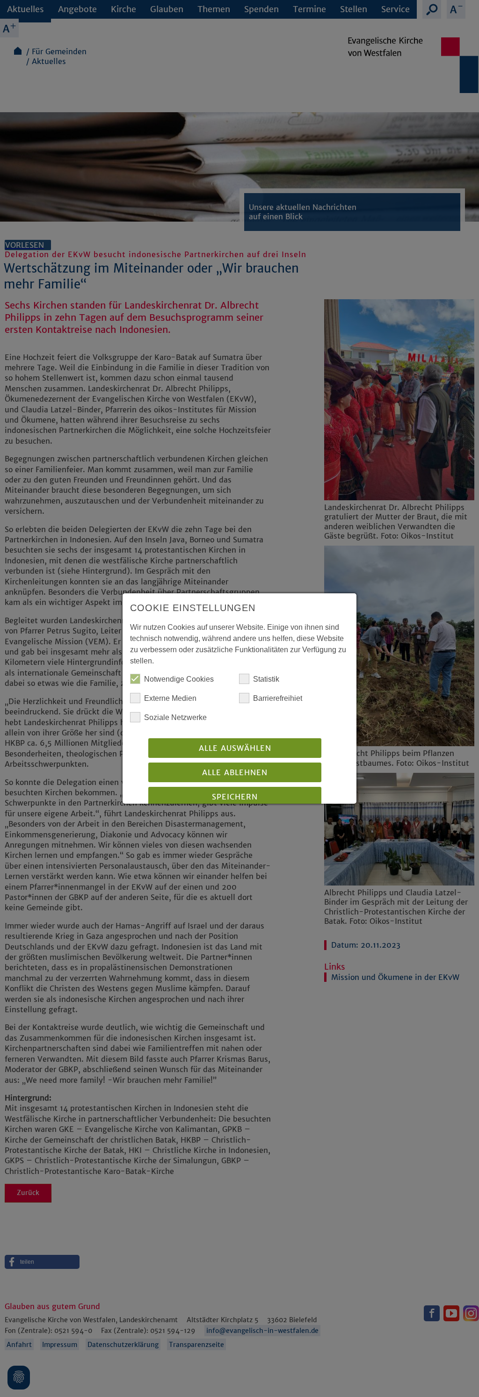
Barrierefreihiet (277, 698)
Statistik (266, 679)
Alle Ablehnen (235, 772)
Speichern (235, 796)
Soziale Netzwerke (175, 717)
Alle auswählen (235, 748)
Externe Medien (170, 698)
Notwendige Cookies (179, 679)
